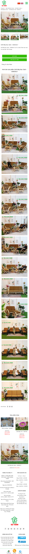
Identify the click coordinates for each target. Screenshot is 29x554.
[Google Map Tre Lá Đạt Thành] (9, 551)
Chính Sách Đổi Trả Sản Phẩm (7, 542)
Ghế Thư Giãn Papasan (21, 500)
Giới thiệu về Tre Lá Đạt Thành (7, 540)
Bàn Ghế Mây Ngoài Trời (22, 501)
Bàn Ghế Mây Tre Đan (10, 8)
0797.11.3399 (7, 432)
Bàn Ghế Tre (21, 497)
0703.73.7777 (7, 433)
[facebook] (7, 406)
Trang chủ (3, 8)
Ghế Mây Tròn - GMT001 (21, 431)
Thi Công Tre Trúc (21, 493)
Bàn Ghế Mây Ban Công (22, 503)
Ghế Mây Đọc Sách (4, 9)
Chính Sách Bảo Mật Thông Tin (7, 538)
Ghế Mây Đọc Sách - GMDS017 (14, 465)
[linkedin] (12, 406)
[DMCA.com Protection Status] (22, 537)
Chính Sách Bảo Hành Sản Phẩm (7, 537)
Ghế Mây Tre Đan (18, 8)
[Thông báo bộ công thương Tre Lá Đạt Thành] (22, 541)
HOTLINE (14, 56)
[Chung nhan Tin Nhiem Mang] (22, 545)
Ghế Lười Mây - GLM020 (7, 428)
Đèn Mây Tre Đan (21, 498)
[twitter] (10, 406)
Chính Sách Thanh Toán (7, 545)
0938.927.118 (7, 434)
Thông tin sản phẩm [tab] (7, 64)
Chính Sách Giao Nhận (7, 543)
